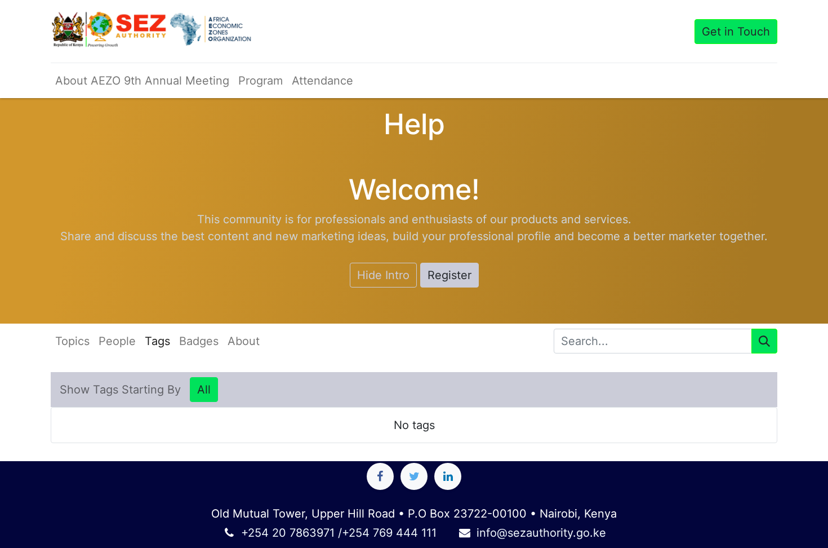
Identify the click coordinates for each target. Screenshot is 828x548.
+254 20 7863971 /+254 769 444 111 (339, 533)
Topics (72, 341)
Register (449, 275)
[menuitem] (142, 81)
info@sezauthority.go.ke (541, 533)
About (244, 341)
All (204, 389)
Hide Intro (383, 275)
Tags (157, 341)
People (117, 341)
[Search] (764, 341)
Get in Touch (736, 31)
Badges (199, 341)
